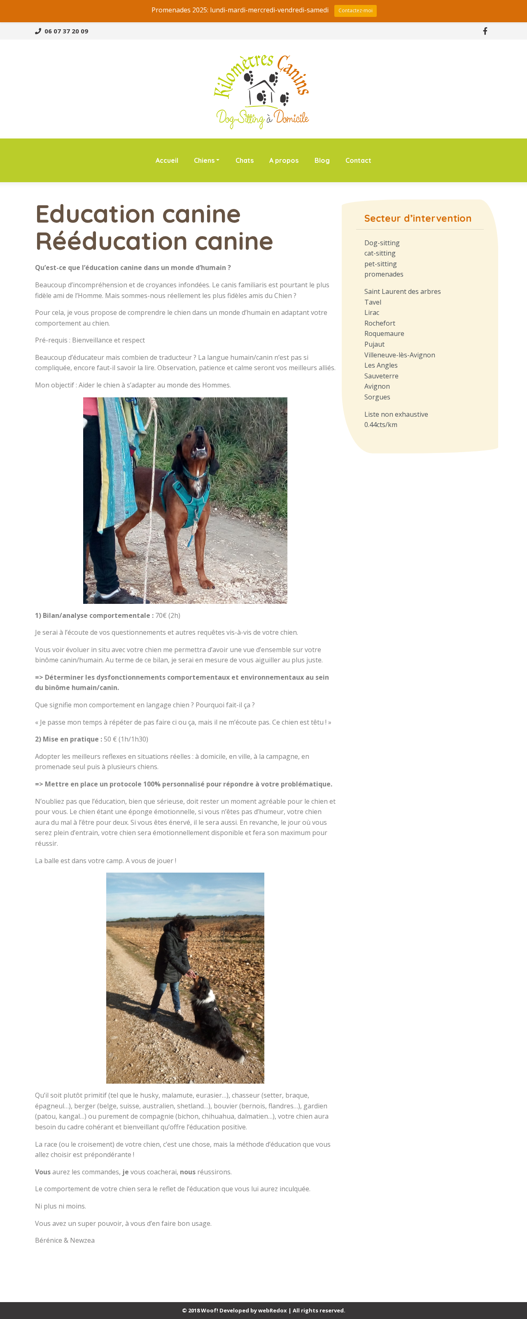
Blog (322, 160)
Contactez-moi (355, 10)
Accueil (167, 160)
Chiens (204, 160)
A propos (283, 160)
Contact (358, 160)
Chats (245, 160)
